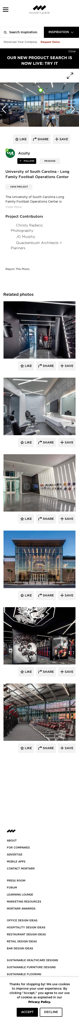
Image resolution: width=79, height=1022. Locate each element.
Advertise (14, 854)
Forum (12, 887)
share (42, 139)
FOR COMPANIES (18, 847)
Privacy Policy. (39, 1001)
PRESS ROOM (16, 880)
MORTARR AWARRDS (21, 908)
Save (68, 366)
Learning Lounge (20, 894)
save (63, 139)
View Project (19, 187)
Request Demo (50, 41)
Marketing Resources (24, 901)
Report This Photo (17, 269)
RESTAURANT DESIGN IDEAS (26, 934)
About (12, 840)
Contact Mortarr (21, 868)
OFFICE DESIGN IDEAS (22, 920)
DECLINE (51, 1012)
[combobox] (61, 32)
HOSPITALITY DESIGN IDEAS (26, 927)
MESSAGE (50, 161)
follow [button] (28, 161)
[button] (5, 9)
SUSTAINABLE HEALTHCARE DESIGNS (32, 960)
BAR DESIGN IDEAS (20, 948)
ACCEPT (27, 1012)
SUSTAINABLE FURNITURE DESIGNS (31, 967)
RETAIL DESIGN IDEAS (22, 941)
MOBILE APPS (16, 861)
